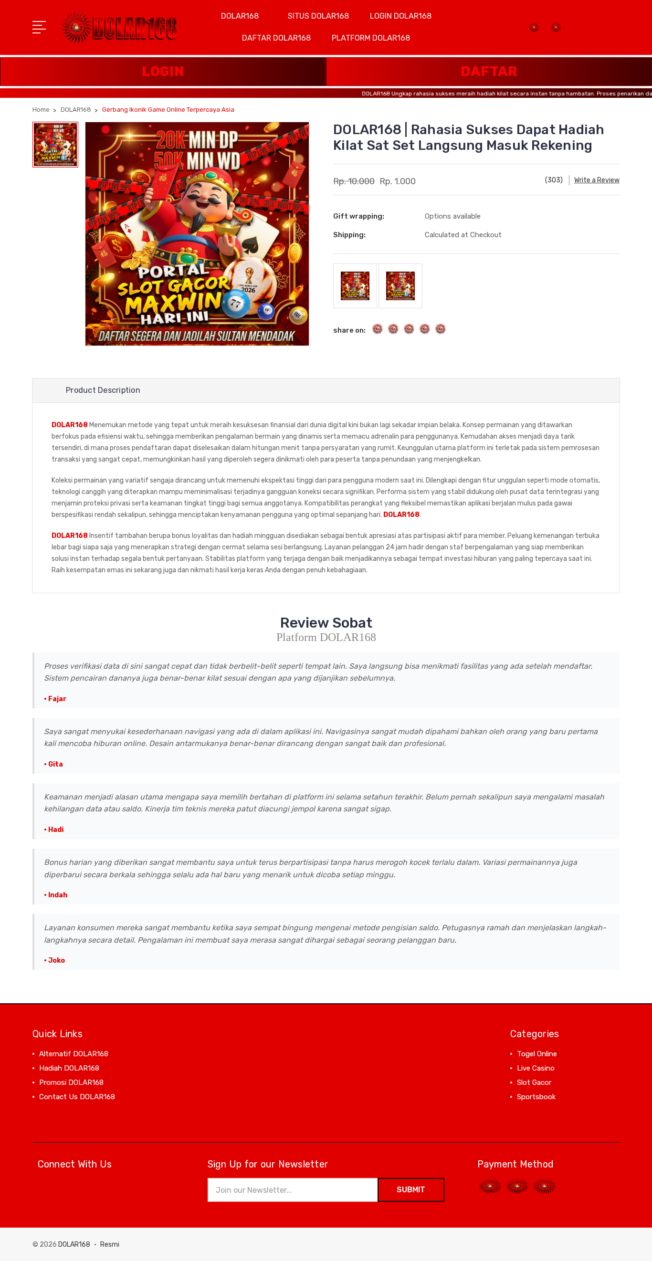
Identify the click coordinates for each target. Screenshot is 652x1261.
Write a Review (597, 180)
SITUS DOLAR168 (318, 16)
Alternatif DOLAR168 (73, 1054)
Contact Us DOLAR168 (77, 1097)
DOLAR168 (240, 16)
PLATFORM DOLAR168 (371, 37)
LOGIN (163, 71)
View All (530, 1111)
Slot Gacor (534, 1082)
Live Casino (536, 1068)
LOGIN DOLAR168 (400, 16)
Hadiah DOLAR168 (69, 1068)
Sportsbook (536, 1097)
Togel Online (537, 1054)
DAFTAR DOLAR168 (276, 37)
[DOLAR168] (556, 33)
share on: (349, 330)
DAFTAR (489, 71)
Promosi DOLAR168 (71, 1082)
